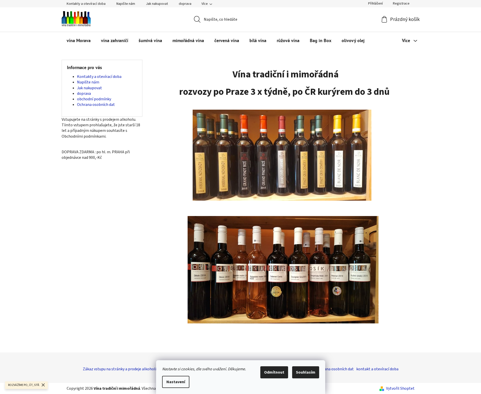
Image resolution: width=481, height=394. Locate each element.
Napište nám (125, 3)
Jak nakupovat (157, 3)
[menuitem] (79, 40)
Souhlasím (305, 372)
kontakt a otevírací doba (377, 369)
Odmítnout (274, 372)
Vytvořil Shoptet (400, 388)
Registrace (401, 3)
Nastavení (175, 382)
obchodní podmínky (94, 99)
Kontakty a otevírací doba (86, 3)
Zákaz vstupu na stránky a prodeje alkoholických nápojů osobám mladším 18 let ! (152, 369)
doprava (185, 3)
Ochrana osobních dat (96, 104)
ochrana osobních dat (335, 369)
